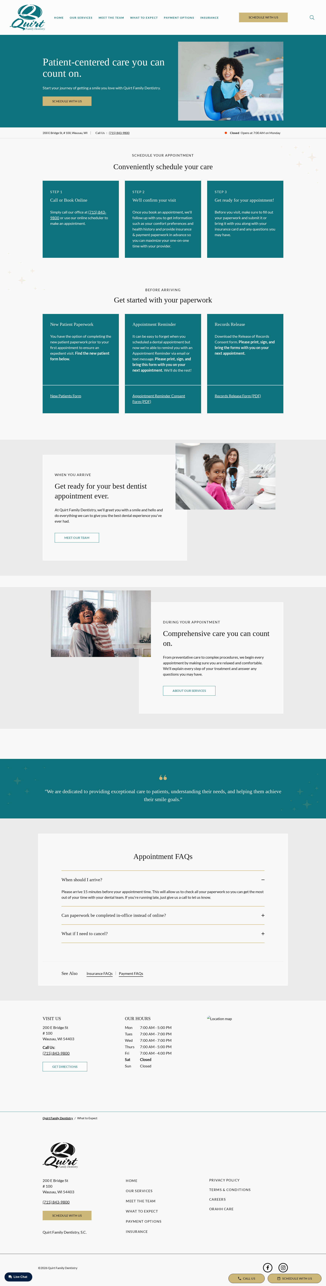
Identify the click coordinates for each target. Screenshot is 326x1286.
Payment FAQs (131, 973)
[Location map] (245, 1056)
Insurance (209, 17)
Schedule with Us (263, 17)
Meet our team (76, 537)
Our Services (81, 17)
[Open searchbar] (312, 17)
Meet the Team (111, 17)
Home (59, 17)
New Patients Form (65, 395)
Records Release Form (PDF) (238, 395)
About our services (189, 690)
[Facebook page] (267, 1267)
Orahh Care (221, 1209)
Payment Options (179, 17)
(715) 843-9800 (119, 133)
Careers (217, 1199)
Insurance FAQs (100, 973)
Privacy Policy (224, 1180)
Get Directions (65, 1066)
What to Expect (144, 17)
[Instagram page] (283, 1267)
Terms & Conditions (230, 1190)
